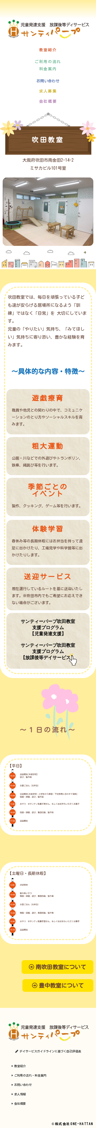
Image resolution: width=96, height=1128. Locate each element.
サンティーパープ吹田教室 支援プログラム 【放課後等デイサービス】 (48, 651)
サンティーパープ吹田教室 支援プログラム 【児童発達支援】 (48, 627)
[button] (48, 50)
